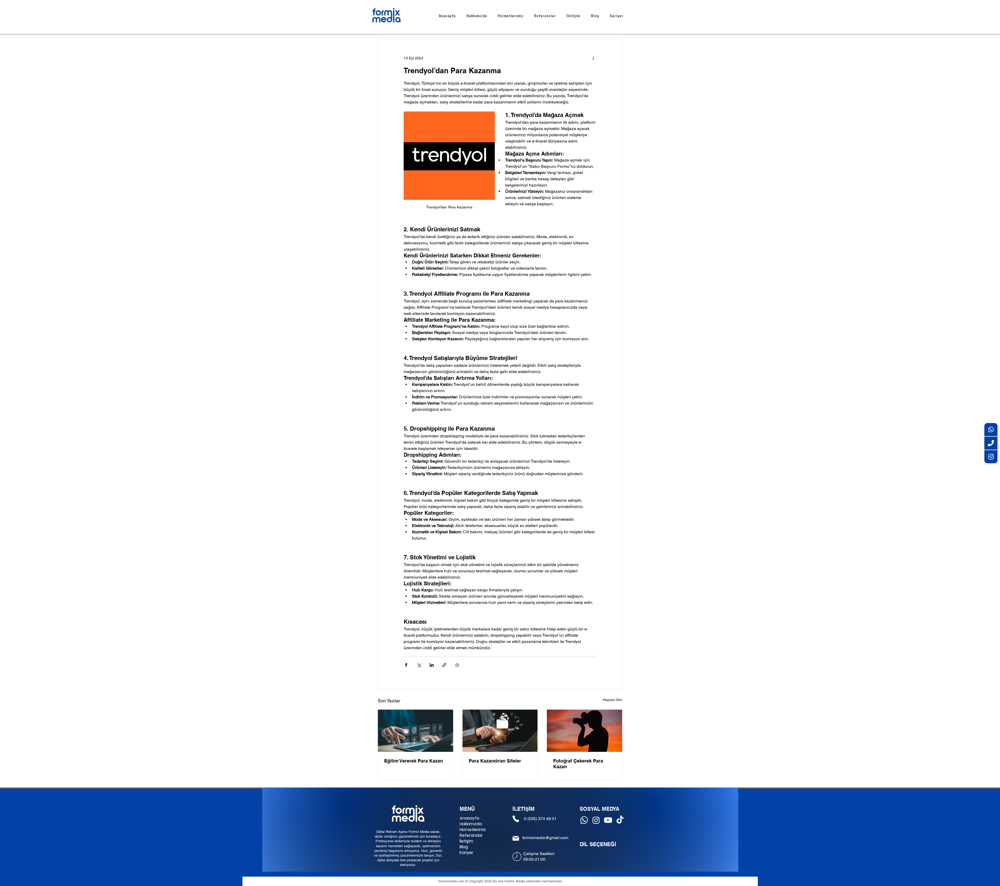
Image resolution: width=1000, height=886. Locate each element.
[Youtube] (608, 820)
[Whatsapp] (584, 820)
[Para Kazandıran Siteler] (500, 731)
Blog (464, 847)
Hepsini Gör (612, 700)
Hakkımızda (471, 824)
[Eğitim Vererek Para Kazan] (415, 731)
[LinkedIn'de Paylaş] (431, 664)
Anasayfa (469, 818)
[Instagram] (596, 820)
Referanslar (471, 835)
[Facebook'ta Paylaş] (406, 664)
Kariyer (466, 853)
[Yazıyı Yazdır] (457, 664)
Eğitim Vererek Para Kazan (413, 761)
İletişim (466, 841)
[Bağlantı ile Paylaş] (444, 664)
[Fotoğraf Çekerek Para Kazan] (584, 731)
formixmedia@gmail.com (545, 837)
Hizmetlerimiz (473, 830)
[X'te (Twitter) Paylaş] (418, 664)
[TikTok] (620, 820)
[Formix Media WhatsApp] (990, 430)
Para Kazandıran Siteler (495, 761)
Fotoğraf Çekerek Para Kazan (578, 763)
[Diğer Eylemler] (593, 58)
